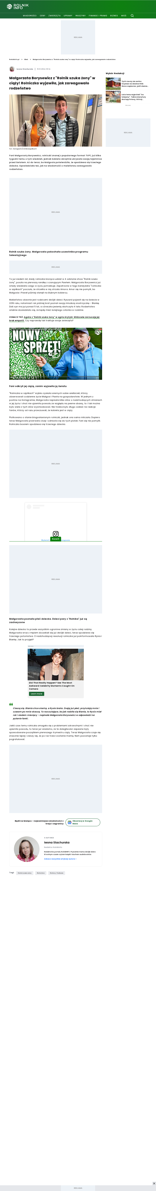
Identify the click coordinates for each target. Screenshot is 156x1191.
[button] (154, 1183)
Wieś (123, 15)
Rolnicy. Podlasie (56, 873)
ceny (42, 15)
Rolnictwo (41, 873)
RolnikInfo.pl (14, 59)
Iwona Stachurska (25, 69)
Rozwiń (55, 539)
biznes (114, 15)
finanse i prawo (98, 15)
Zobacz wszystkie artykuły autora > (60, 859)
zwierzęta (55, 15)
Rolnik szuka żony (25, 873)
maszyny (81, 15)
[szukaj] (132, 16)
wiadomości (30, 15)
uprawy (68, 15)
